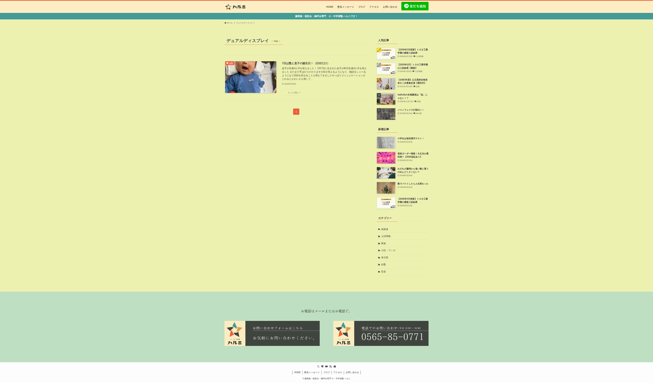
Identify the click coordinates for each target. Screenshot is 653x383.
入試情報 (386, 236)
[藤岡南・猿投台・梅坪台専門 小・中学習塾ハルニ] (235, 6)
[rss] (330, 366)
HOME (297, 372)
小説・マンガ (388, 250)
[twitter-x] (318, 366)
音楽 (383, 271)
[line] (322, 366)
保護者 (384, 229)
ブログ (326, 372)
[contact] (334, 366)
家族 (383, 243)
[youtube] (326, 366)
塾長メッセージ (312, 372)
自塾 (383, 264)
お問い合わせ (352, 372)
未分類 (384, 257)
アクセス (337, 372)
